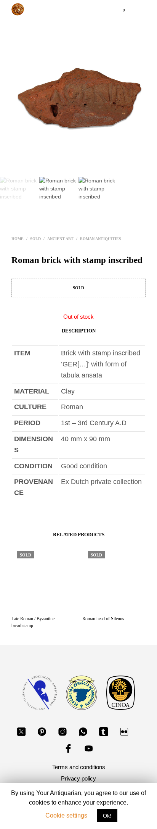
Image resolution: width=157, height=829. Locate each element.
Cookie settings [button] (66, 815)
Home (17, 239)
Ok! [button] (107, 816)
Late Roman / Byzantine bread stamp (32, 622)
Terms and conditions (78, 767)
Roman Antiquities (100, 239)
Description (79, 331)
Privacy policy (78, 778)
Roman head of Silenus (103, 618)
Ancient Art (60, 239)
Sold (35, 239)
